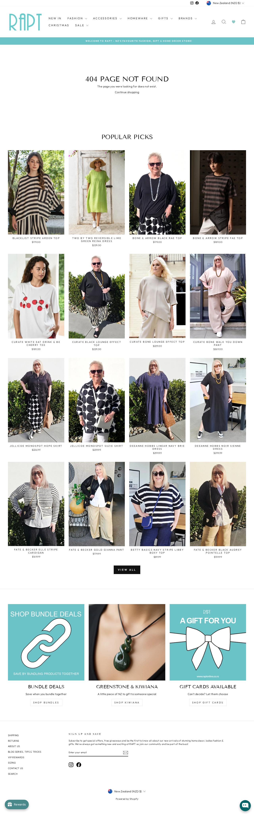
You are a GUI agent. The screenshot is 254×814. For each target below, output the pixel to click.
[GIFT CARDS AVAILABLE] (208, 642)
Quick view (36, 230)
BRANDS (186, 18)
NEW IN (55, 18)
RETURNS (13, 740)
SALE (80, 25)
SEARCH (12, 773)
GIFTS (164, 18)
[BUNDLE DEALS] (46, 642)
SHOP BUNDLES (46, 702)
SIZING (12, 762)
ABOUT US (14, 746)
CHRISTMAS (59, 25)
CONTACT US (15, 768)
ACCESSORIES (106, 18)
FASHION (75, 18)
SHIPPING (13, 735)
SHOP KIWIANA (127, 702)
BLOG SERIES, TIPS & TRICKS (24, 751)
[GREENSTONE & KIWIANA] (127, 642)
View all (127, 569)
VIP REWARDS (16, 757)
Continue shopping (127, 92)
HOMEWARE (138, 18)
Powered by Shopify (127, 798)
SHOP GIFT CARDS (208, 702)
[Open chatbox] (245, 805)
